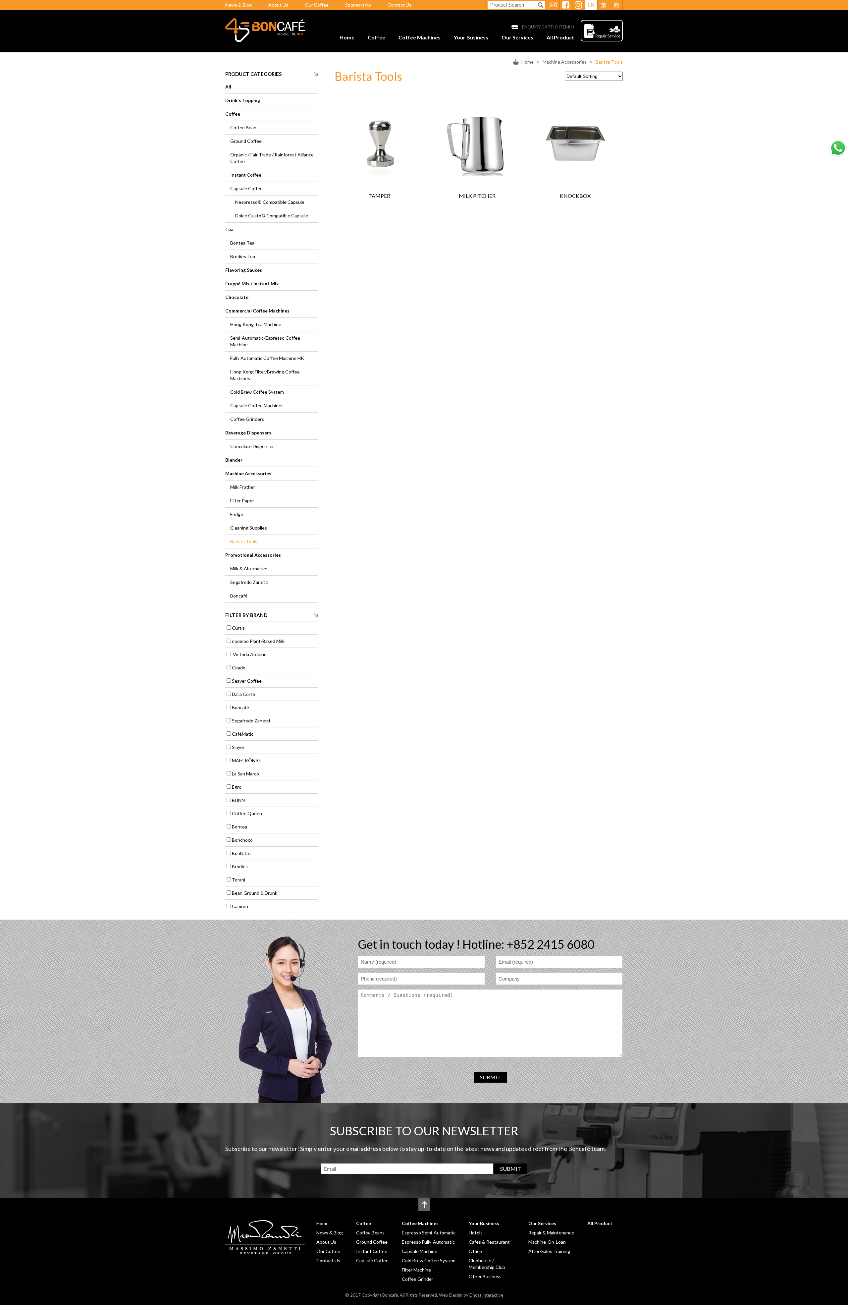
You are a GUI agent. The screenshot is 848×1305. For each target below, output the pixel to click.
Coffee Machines (419, 37)
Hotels (476, 1232)
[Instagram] (578, 5)
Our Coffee (317, 5)
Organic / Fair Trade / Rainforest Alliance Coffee (272, 158)
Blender (233, 460)
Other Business (485, 1276)
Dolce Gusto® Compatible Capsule (271, 215)
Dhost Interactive (486, 1295)
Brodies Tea (242, 256)
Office (475, 1251)
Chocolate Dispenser (252, 446)
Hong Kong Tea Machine (255, 324)
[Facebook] (565, 5)
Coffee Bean (243, 127)
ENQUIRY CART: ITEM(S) (548, 27)
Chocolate (236, 297)
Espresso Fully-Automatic (428, 1242)
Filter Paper (242, 500)
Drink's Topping (242, 100)
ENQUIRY (367, 155)
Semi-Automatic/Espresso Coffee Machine (265, 341)
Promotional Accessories (253, 555)
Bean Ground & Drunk (254, 893)
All (228, 86)
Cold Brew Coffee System (257, 392)
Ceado (238, 667)
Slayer (238, 747)
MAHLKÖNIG (246, 760)
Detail (391, 155)
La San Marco (245, 773)
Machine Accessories (565, 62)
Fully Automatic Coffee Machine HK (267, 358)
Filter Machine (416, 1270)
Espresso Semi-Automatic (428, 1232)
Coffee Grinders (247, 419)
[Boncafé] (265, 40)
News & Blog (238, 5)
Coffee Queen (247, 813)
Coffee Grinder (417, 1279)
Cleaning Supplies (248, 528)
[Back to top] (424, 1204)
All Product (560, 37)
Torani (238, 879)
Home (347, 37)
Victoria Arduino (249, 654)
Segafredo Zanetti (249, 582)
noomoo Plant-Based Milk (258, 641)
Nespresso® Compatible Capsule (269, 202)
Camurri (240, 906)
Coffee (376, 37)
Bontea (239, 826)
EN (591, 4)
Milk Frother (242, 487)
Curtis (238, 628)
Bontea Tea (242, 243)
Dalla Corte (243, 694)
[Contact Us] (553, 5)
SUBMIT (490, 1077)
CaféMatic (242, 734)
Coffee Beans (370, 1232)
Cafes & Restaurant (489, 1242)
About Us (278, 5)
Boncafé (238, 595)
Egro (236, 787)
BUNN (238, 800)
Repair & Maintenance (551, 1232)
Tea (229, 229)
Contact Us (399, 5)
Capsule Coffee (246, 188)
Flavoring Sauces (243, 270)
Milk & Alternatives (250, 568)
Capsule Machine (419, 1251)
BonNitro (241, 853)
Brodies (240, 866)
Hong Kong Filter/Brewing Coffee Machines (265, 375)
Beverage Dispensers (248, 432)
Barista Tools (609, 62)
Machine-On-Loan (547, 1242)
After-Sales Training (549, 1251)
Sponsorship (358, 5)
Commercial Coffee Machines (257, 310)
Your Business (471, 37)
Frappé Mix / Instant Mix (252, 283)
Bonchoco (242, 840)
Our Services (517, 37)
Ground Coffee (246, 141)
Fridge (236, 514)
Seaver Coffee (247, 681)
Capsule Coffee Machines (257, 405)
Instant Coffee (245, 175)
